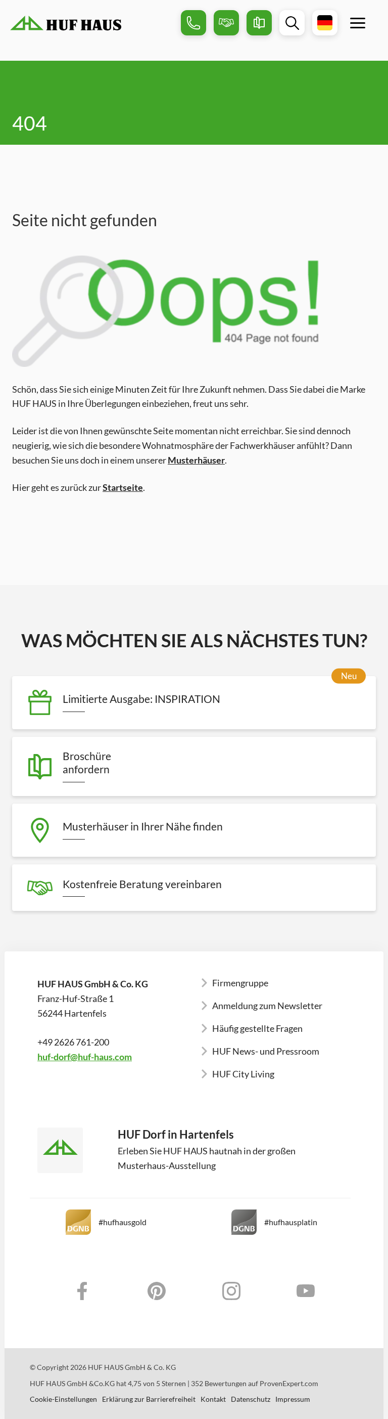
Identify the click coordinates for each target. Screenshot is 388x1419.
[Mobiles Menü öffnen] (357, 22)
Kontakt (213, 1399)
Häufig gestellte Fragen (257, 1028)
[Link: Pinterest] (157, 1291)
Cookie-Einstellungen (63, 1399)
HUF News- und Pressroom (265, 1051)
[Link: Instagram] (231, 1291)
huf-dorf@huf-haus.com (84, 1056)
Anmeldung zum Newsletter (267, 1005)
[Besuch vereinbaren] (226, 22)
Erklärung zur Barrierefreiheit (149, 1399)
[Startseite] (92, 23)
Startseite (123, 487)
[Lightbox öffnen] (194, 311)
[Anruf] (193, 22)
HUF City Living (243, 1073)
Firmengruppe (240, 982)
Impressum (292, 1399)
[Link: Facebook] (82, 1291)
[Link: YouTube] (306, 1291)
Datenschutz (250, 1399)
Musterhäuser (196, 460)
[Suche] (292, 22)
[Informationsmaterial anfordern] (259, 22)
